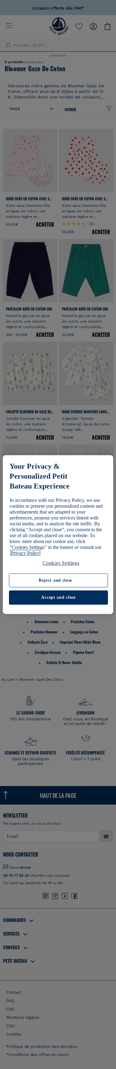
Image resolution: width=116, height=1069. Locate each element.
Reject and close (55, 580)
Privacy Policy (25, 553)
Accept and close (58, 597)
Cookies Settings (61, 563)
